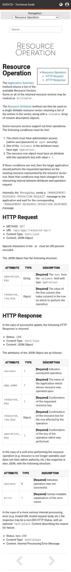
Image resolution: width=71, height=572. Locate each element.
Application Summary (21, 83)
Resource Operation (54, 72)
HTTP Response (55, 80)
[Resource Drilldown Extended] (19, 561)
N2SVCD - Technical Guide (19, 4)
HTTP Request (54, 76)
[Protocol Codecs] (52, 561)
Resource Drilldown (19, 106)
